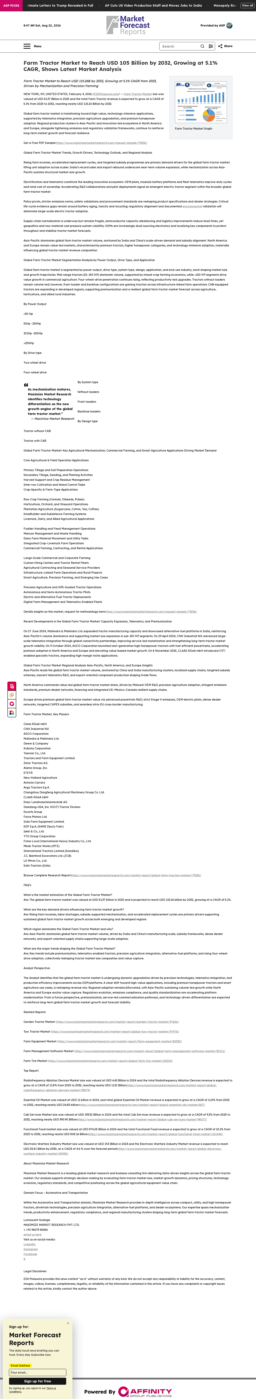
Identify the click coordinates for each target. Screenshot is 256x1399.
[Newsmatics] (12, 712)
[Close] (68, 1323)
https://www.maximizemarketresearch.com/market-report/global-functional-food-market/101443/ (155, 1134)
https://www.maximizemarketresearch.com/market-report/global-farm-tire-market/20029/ (110, 1061)
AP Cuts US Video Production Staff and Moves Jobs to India (153, 5)
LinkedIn (30, 1244)
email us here (32, 1234)
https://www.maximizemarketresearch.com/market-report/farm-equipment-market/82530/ (119, 1041)
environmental (192, 206)
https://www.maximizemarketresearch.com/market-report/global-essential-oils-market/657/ (142, 1105)
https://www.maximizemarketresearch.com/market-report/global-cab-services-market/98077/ (142, 1119)
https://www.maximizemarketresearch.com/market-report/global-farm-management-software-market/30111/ (150, 1051)
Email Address (20, 1365)
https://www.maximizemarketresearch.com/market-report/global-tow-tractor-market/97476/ (115, 1031)
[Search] (202, 46)
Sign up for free (37, 1381)
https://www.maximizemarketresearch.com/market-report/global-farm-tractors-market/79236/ (136, 875)
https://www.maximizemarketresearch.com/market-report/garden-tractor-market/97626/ (117, 1022)
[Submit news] (12, 686)
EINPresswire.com (106, 94)
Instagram (31, 1249)
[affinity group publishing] (12, 704)
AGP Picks (11, 5)
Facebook (30, 1254)
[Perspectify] (12, 695)
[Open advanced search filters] (211, 46)
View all (247, 5)
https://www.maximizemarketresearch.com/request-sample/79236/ (101, 143)
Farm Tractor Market (138, 94)
